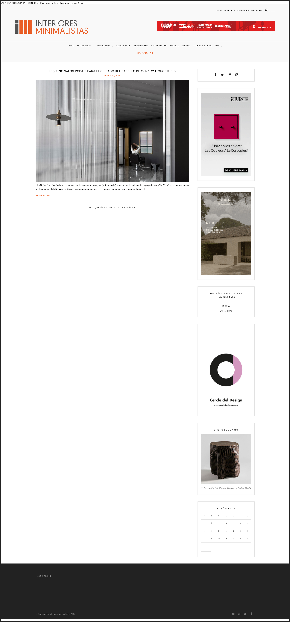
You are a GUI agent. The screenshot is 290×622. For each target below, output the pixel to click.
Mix (217, 46)
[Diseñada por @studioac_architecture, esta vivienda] (214, 589)
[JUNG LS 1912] (226, 175)
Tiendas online (203, 46)
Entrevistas (159, 46)
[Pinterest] (230, 74)
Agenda (174, 46)
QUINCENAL (226, 310)
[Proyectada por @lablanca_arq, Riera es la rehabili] (48, 589)
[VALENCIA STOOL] (226, 483)
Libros (186, 46)
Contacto (256, 10)
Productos (104, 46)
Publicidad (243, 10)
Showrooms (141, 46)
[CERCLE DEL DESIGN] (226, 411)
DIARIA (226, 306)
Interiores (84, 46)
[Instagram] (237, 74)
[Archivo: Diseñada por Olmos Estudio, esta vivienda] (131, 589)
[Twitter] (222, 74)
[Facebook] (215, 74)
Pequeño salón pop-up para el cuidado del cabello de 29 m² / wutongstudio (112, 71)
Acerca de (229, 10)
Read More (43, 196)
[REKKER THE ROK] (226, 274)
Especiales (123, 46)
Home (219, 10)
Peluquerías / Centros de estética (112, 208)
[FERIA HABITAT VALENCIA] (216, 22)
